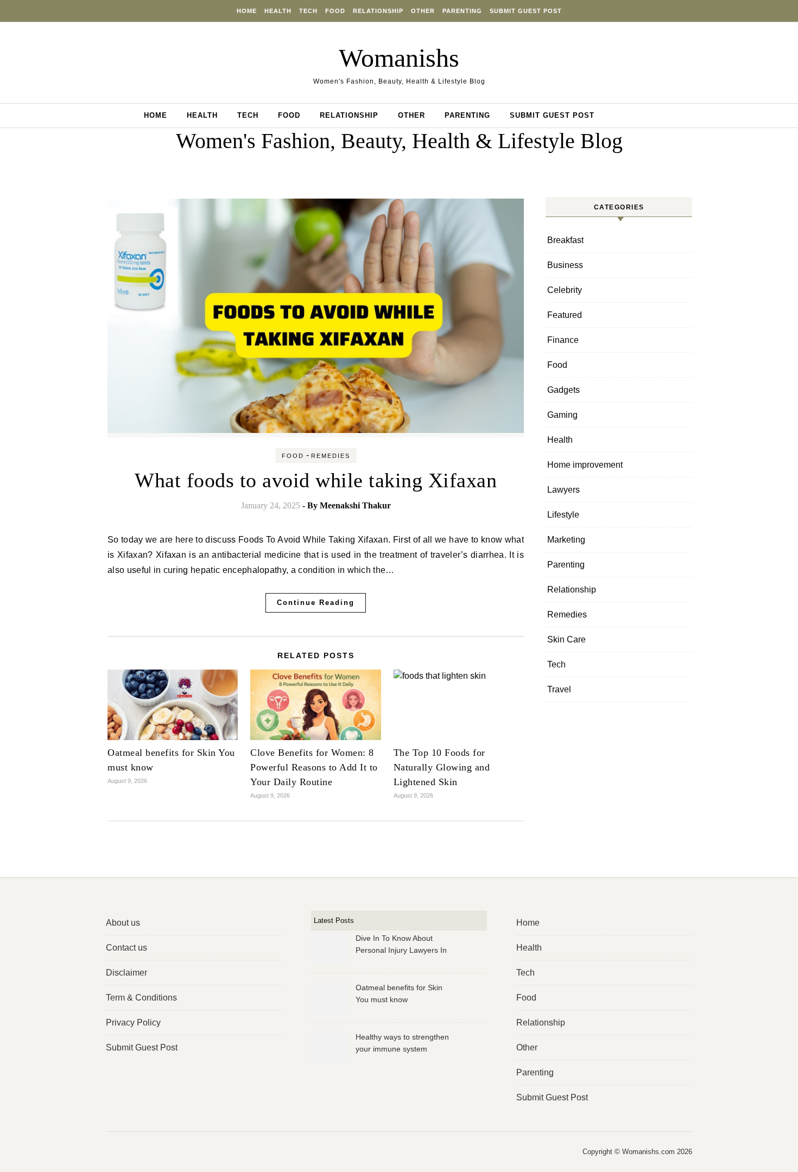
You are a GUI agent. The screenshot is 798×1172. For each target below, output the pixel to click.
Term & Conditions (141, 997)
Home (247, 11)
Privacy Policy (133, 1022)
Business (565, 265)
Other (423, 11)
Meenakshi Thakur (355, 505)
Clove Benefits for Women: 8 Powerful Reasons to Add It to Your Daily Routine (314, 767)
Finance (563, 340)
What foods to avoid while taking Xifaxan (316, 480)
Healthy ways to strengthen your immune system (402, 1043)
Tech (308, 11)
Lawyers (563, 489)
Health (278, 11)
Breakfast (565, 240)
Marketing (566, 539)
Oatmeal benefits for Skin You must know (399, 993)
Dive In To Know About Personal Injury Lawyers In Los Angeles (401, 945)
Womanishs (399, 57)
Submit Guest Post (526, 11)
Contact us (126, 947)
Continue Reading (315, 602)
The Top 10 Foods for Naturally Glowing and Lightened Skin (442, 767)
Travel (559, 689)
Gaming (562, 414)
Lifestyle (563, 514)
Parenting (462, 11)
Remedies (330, 456)
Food (335, 11)
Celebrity (564, 290)
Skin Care (566, 639)
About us (123, 922)
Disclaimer (126, 972)
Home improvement (585, 464)
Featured (564, 315)
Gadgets (563, 389)
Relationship (378, 11)
